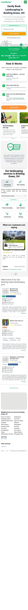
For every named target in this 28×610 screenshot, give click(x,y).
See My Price (14, 107)
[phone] (25, 2)
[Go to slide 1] (12, 138)
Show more (23, 313)
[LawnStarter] (6, 2)
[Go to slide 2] (13, 138)
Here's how (8, 79)
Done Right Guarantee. (19, 98)
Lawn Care (3, 446)
